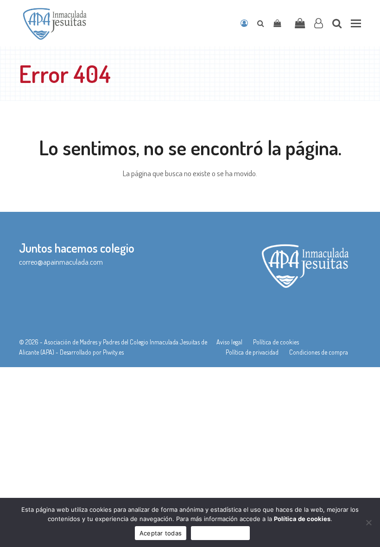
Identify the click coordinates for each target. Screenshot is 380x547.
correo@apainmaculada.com (61, 262)
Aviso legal (229, 342)
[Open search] (260, 23)
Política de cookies (276, 342)
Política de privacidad (252, 352)
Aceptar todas (160, 533)
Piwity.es (113, 352)
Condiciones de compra (318, 352)
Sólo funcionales (220, 533)
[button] (356, 23)
